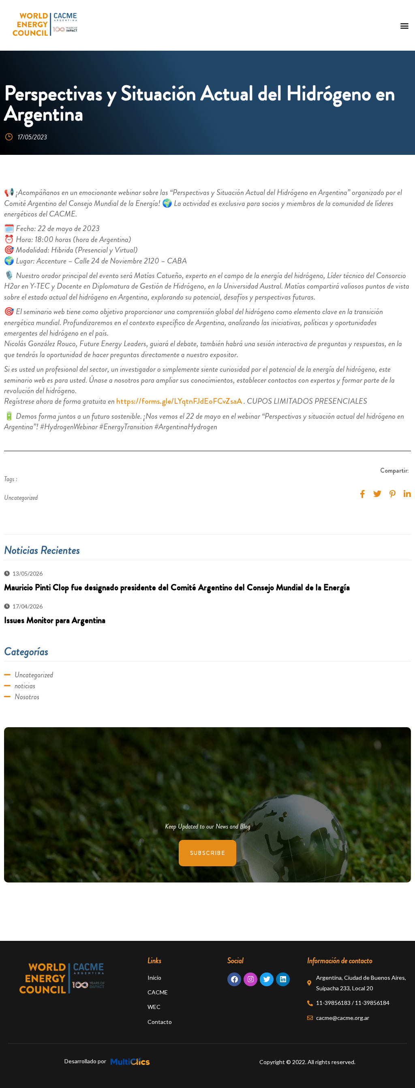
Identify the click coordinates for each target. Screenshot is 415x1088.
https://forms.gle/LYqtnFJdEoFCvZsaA (179, 401)
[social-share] (362, 493)
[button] (404, 25)
